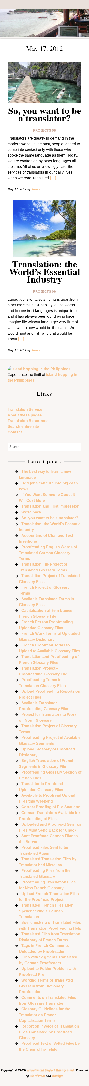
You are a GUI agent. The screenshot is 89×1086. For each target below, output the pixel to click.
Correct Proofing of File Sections (50, 807)
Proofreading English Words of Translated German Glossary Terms (48, 553)
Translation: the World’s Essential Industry (44, 271)
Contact (15, 432)
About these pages (25, 415)
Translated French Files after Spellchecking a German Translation (46, 911)
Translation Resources (28, 421)
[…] (53, 178)
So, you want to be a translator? (44, 114)
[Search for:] (44, 447)
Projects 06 (44, 130)
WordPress (37, 1076)
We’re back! (31, 512)
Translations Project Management (50, 1070)
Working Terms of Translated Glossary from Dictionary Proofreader (46, 986)
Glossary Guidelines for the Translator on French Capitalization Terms (44, 1015)
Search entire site (23, 426)
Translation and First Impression (50, 506)
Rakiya (57, 1076)
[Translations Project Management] (44, 36)
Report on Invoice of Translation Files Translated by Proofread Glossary (49, 1032)
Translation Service (25, 410)
